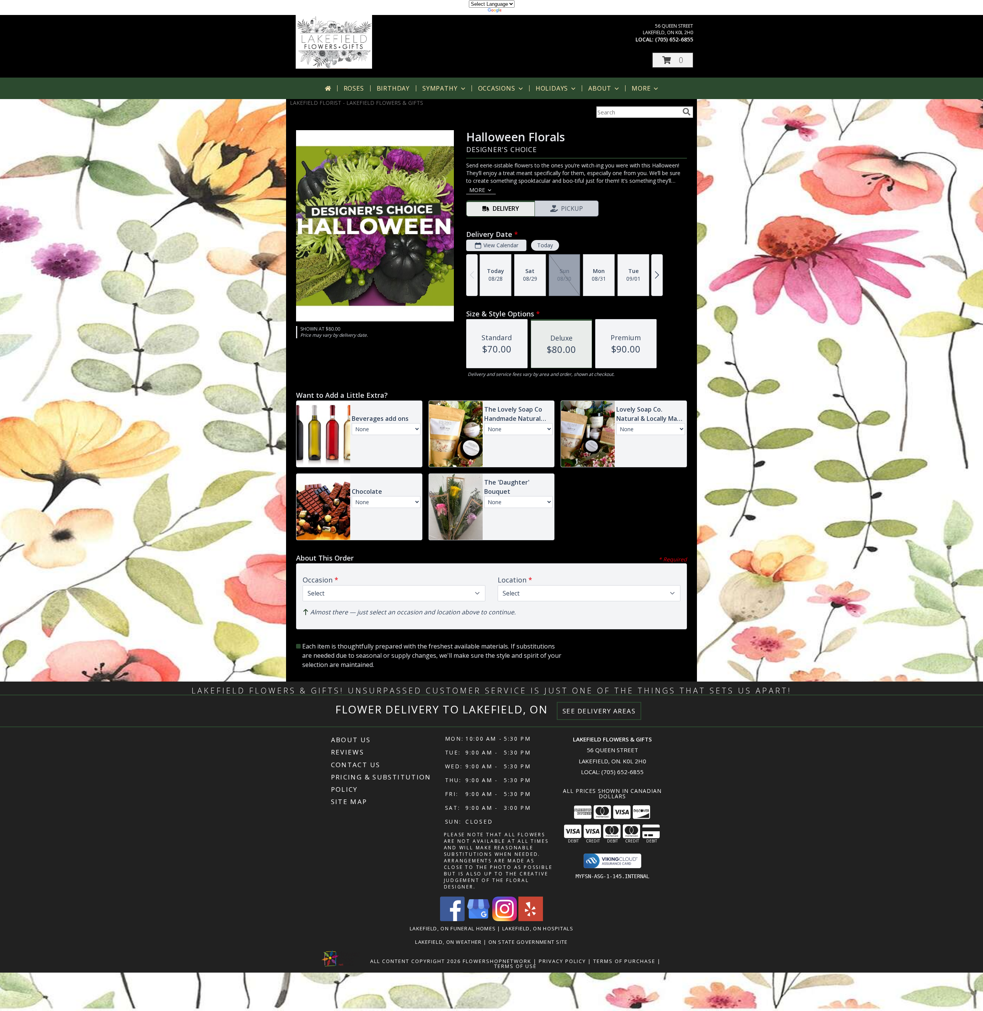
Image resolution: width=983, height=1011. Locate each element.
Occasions (496, 88)
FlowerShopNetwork (497, 961)
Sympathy (439, 88)
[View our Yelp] (530, 919)
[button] (672, 60)
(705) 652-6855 (674, 39)
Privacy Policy (562, 961)
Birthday (393, 88)
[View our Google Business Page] (478, 919)
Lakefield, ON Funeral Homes (453, 928)
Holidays (552, 88)
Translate (514, 11)
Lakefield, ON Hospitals (537, 928)
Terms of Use (515, 966)
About (599, 88)
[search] (686, 112)
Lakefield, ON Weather (448, 941)
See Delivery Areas (599, 711)
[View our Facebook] (452, 919)
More (641, 88)
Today (545, 245)
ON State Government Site (528, 941)
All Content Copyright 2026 (415, 961)
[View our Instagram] (504, 919)
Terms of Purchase (624, 961)
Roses (354, 88)
